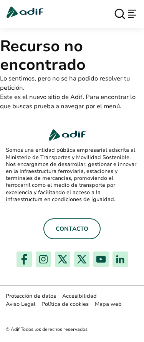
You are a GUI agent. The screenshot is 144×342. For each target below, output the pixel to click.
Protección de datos (31, 296)
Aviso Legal (20, 304)
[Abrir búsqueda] (120, 14)
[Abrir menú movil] (132, 14)
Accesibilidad (79, 296)
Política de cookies (65, 304)
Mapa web (108, 304)
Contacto (72, 229)
